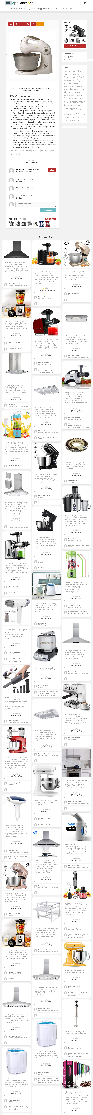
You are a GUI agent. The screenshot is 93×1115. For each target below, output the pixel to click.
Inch (82, 86)
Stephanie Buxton (74, 605)
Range (67, 102)
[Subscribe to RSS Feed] (67, 8)
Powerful (44, 151)
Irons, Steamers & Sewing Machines (20, 654)
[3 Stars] (32, 160)
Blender (66, 74)
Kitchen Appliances (14, 8)
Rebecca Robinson (74, 801)
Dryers (40, 1074)
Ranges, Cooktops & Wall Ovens (19, 285)
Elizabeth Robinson (74, 672)
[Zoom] (27, 24)
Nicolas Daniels (43, 297)
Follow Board (50, 219)
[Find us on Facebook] (59, 8)
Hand (11, 151)
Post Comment (48, 210)
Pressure (78, 98)
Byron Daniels (13, 586)
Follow (52, 170)
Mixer (22, 151)
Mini (73, 95)
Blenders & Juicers (44, 298)
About (53, 8)
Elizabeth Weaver (44, 561)
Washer (70, 117)
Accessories (72, 71)
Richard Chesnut (14, 284)
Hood (79, 87)
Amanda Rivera (73, 355)
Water (77, 117)
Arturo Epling (12, 405)
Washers (71, 482)
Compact (67, 77)
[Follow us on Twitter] (63, 8)
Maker (77, 92)
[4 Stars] (33, 160)
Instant (67, 89)
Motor (28, 151)
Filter (74, 84)
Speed (52, 151)
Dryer (80, 80)
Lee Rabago (42, 623)
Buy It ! (40, 24)
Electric (68, 83)
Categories (68, 57)
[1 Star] (29, 160)
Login (84, 3)
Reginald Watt (13, 526)
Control (74, 77)
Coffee (77, 74)
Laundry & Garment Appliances (36, 8)
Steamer (68, 114)
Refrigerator (77, 102)
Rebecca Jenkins (14, 465)
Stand (11, 154)
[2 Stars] (31, 160)
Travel (83, 114)
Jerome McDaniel (14, 342)
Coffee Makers (73, 739)
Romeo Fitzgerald (74, 293)
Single (78, 105)
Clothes (72, 74)
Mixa (16, 151)
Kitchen (82, 89)
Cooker (81, 76)
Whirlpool (68, 120)
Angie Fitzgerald (14, 720)
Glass (70, 86)
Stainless (70, 109)
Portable (68, 98)
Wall (65, 118)
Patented (36, 151)
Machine (68, 92)
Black (80, 71)
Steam (80, 110)
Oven (78, 95)
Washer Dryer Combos (45, 625)
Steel (77, 114)
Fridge (65, 86)
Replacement (70, 105)
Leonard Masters (44, 495)
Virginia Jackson (14, 850)
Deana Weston (73, 539)
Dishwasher (68, 80)
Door (74, 80)
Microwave (67, 96)
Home (74, 86)
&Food (66, 71)
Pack (83, 95)
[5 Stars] (35, 160)
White (77, 120)
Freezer (79, 84)
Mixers (23, 219)
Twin (17, 154)
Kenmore (74, 89)
